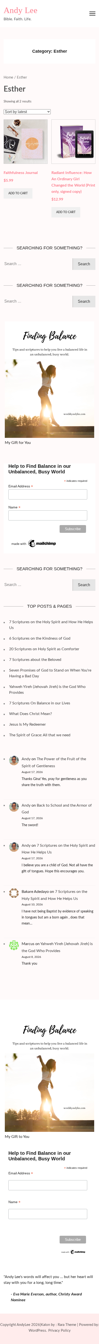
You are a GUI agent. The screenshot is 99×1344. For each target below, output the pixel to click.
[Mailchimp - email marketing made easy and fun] (34, 540)
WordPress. (38, 1330)
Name (14, 507)
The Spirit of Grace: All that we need (39, 735)
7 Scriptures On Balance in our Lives (39, 703)
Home (8, 77)
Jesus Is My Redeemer (27, 724)
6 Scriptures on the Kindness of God (39, 638)
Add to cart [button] (18, 193)
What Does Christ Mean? (30, 714)
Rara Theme (67, 1325)
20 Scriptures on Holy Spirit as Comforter (44, 649)
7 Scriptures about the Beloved (35, 660)
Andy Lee (20, 10)
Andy (26, 759)
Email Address (20, 486)
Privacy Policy (59, 1330)
